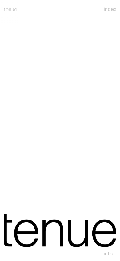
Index (110, 9)
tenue (10, 9)
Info (108, 253)
